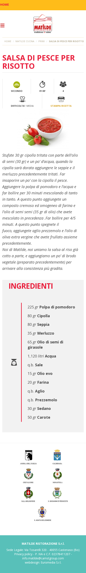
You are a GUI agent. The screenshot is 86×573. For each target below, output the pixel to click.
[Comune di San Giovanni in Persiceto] (57, 494)
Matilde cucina (24, 41)
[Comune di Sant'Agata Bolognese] (43, 513)
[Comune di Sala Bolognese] (28, 494)
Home (7, 41)
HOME (4, 4)
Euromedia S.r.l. (51, 562)
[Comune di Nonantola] (57, 475)
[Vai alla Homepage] (43, 23)
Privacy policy (23, 554)
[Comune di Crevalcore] (28, 475)
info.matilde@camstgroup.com (43, 558)
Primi (41, 41)
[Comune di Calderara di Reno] (57, 456)
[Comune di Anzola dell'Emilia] (28, 456)
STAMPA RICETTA (61, 105)
